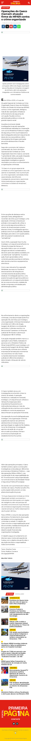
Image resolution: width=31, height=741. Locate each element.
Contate (15, 719)
